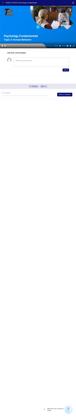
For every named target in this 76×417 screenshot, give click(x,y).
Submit (66, 70)
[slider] (29, 46)
